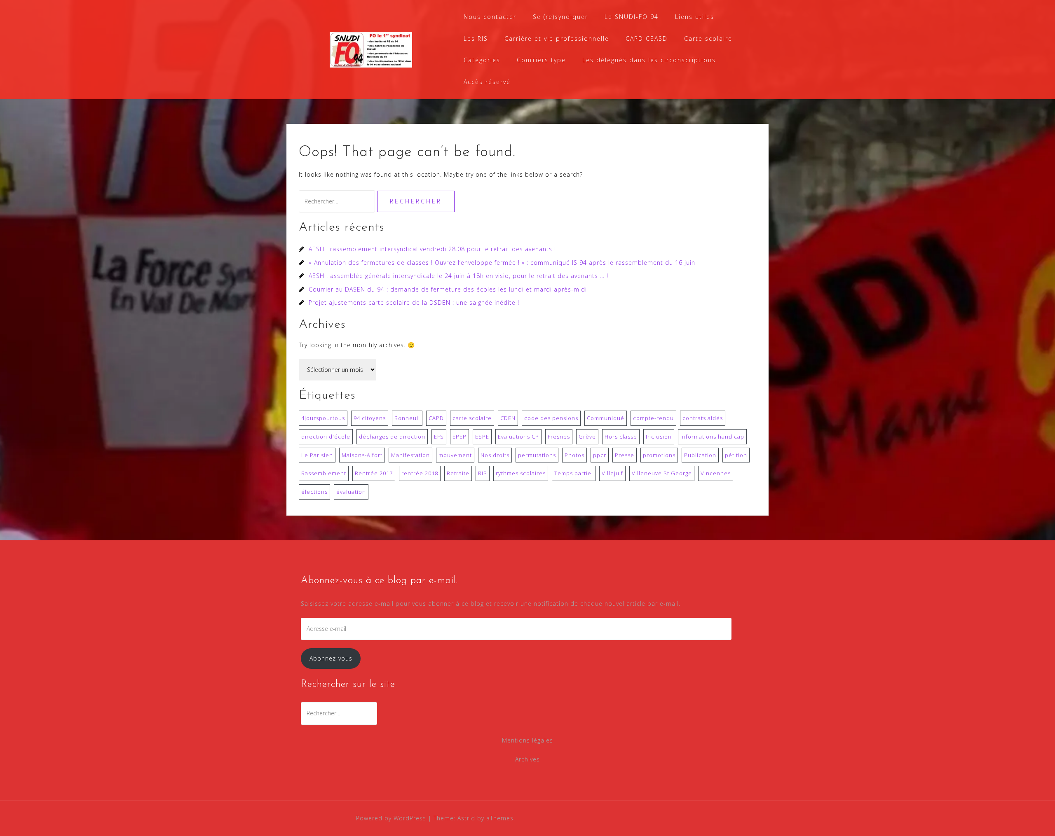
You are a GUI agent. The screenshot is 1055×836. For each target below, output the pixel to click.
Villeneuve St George (662, 473)
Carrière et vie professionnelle (556, 38)
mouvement (455, 455)
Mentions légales (527, 740)
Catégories (482, 60)
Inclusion (659, 436)
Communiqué (605, 418)
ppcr (599, 455)
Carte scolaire (708, 38)
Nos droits (495, 455)
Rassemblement (323, 473)
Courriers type (541, 60)
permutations (537, 455)
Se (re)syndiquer (560, 17)
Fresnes (559, 436)
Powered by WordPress (391, 818)
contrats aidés (702, 418)
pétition (736, 455)
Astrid (466, 818)
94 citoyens (370, 418)
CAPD (436, 418)
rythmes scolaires (521, 473)
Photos (574, 455)
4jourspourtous (323, 418)
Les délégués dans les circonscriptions (649, 60)
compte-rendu (653, 418)
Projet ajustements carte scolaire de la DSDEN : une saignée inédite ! (414, 302)
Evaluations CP (518, 436)
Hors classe (621, 436)
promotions (659, 455)
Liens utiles (694, 17)
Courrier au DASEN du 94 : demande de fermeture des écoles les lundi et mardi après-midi (448, 289)
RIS (482, 473)
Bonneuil (407, 418)
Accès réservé (487, 82)
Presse (624, 455)
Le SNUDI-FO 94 (632, 17)
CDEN (508, 418)
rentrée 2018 (419, 473)
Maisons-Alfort (362, 455)
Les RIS (476, 38)
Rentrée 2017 (374, 473)
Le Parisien (317, 455)
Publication (700, 455)
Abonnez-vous (330, 658)
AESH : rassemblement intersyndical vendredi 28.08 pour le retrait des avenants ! (432, 249)
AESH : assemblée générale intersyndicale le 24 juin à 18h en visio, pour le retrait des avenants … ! (458, 276)
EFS (439, 436)
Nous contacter (490, 17)
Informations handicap (712, 436)
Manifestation (410, 455)
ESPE (482, 436)
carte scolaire (472, 418)
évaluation (351, 491)
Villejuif (612, 473)
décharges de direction (392, 436)
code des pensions (551, 418)
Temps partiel (573, 473)
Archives (527, 759)
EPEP (459, 436)
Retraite (458, 473)
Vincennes (716, 473)
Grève (587, 436)
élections (314, 491)
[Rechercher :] (338, 201)
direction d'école (325, 436)
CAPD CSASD (647, 38)
